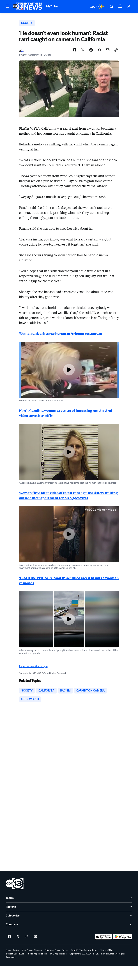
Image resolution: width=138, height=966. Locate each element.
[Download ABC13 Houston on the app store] (103, 937)
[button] (7, 6)
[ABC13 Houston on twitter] (18, 936)
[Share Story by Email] (108, 50)
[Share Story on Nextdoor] (99, 50)
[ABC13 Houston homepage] (27, 6)
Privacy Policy (12, 950)
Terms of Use (106, 950)
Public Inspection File (37, 954)
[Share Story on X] (83, 50)
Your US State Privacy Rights (84, 950)
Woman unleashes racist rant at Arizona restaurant (60, 333)
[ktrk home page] (15, 883)
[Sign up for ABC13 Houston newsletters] (35, 936)
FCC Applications (58, 954)
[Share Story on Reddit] (91, 50)
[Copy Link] (116, 50)
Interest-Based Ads (15, 954)
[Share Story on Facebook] (75, 50)
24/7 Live (52, 6)
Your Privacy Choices (32, 950)
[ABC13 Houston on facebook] (9, 936)
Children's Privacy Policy (56, 950)
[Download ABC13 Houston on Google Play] (122, 937)
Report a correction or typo (33, 666)
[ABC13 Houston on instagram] (26, 936)
